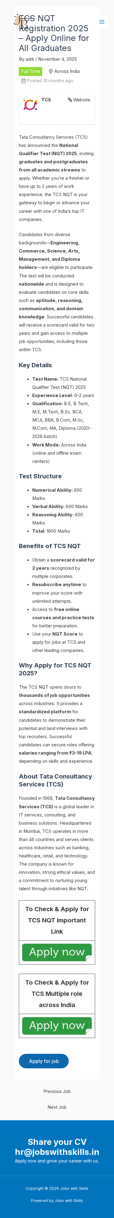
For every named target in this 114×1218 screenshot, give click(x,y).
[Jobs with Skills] (21, 22)
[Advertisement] (57, 106)
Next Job (57, 1107)
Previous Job (57, 1091)
